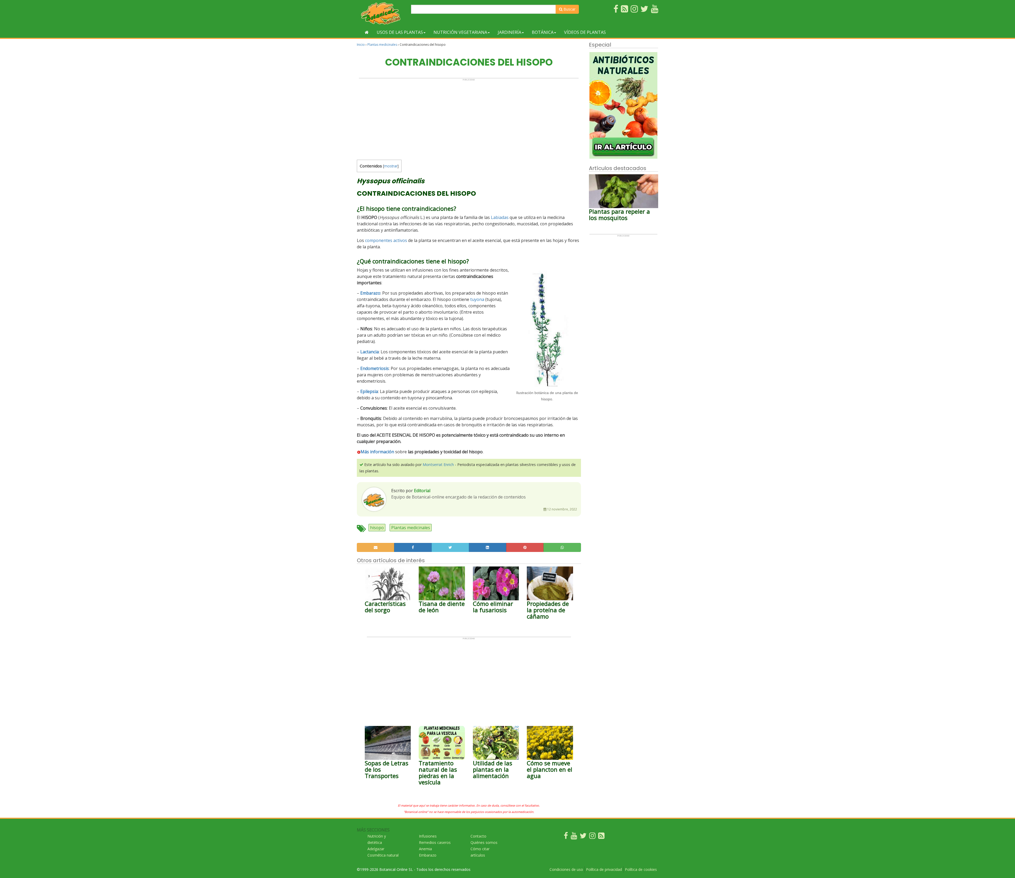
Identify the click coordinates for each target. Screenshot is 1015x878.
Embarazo (370, 293)
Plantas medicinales (382, 44)
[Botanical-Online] (382, 13)
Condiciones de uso (566, 869)
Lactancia (369, 352)
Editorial (422, 490)
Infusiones (428, 836)
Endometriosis (374, 368)
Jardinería (509, 32)
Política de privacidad (604, 869)
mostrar (391, 165)
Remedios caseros (435, 842)
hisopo (377, 528)
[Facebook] (566, 836)
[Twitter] (583, 836)
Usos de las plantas (400, 32)
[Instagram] (592, 836)
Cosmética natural (383, 855)
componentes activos (386, 240)
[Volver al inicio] (367, 32)
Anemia (425, 848)
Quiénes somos (483, 842)
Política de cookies (641, 869)
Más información (377, 452)
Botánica (542, 32)
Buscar (568, 9)
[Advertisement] (469, 118)
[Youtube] (574, 836)
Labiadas (500, 217)
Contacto (478, 836)
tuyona (477, 299)
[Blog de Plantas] (601, 836)
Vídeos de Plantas (585, 32)
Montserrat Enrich (438, 464)
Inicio (361, 44)
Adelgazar (375, 848)
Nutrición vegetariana (460, 32)
